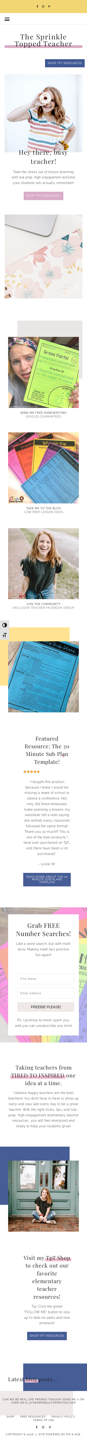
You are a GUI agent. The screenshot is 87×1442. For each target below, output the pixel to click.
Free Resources (33, 1416)
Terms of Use (43, 1420)
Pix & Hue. (73, 1434)
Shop (10, 1416)
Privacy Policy (63, 1416)
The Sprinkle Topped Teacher (44, 40)
